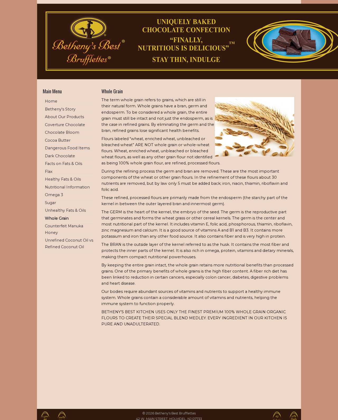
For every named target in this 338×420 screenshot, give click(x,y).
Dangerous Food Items (67, 148)
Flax (49, 171)
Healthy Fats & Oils (63, 179)
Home (51, 101)
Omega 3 (54, 194)
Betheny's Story (60, 109)
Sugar (50, 202)
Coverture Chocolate (65, 124)
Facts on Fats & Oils (63, 163)
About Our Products (64, 116)
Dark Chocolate (60, 156)
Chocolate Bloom (62, 132)
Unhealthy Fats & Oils (65, 210)
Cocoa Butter (58, 140)
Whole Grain (57, 218)
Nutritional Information (67, 187)
